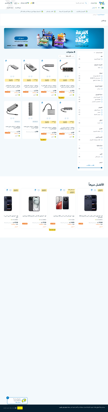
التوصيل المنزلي (96, 97)
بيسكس (98, 88)
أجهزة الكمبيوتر (97, 59)
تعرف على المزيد (63, 407)
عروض (98, 112)
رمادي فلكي (97, 156)
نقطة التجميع (97, 99)
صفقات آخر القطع (96, 80)
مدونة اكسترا (18, 7)
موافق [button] (20, 407)
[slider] (101, 167)
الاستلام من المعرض (96, 101)
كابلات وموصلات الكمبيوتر (95, 139)
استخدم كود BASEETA (95, 78)
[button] (10, 408)
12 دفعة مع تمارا (96, 76)
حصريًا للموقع (97, 110)
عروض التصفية (97, 114)
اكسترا (99, 122)
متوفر (99, 67)
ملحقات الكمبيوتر (96, 131)
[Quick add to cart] (60, 61)
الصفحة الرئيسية (101, 14)
